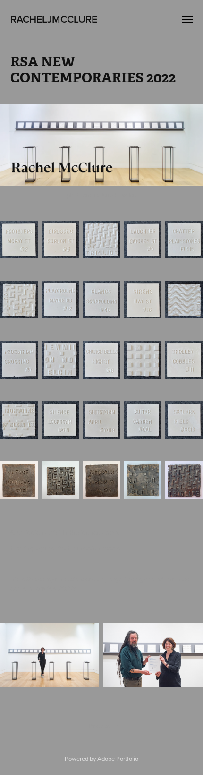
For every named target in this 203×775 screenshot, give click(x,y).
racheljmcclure (53, 19)
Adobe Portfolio (117, 758)
